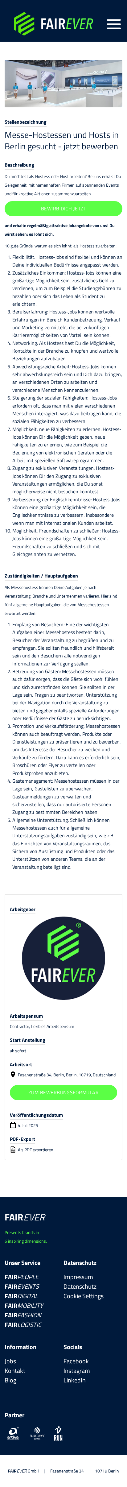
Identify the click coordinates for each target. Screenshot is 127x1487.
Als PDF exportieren (35, 1149)
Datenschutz (79, 1286)
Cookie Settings (83, 1296)
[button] (113, 24)
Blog (10, 1380)
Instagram (76, 1370)
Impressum (78, 1277)
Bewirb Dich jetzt (63, 208)
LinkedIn (74, 1380)
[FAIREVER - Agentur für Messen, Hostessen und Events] (55, 23)
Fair (22, 1277)
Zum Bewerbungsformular (63, 1092)
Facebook (76, 1361)
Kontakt (15, 1370)
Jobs (10, 1361)
